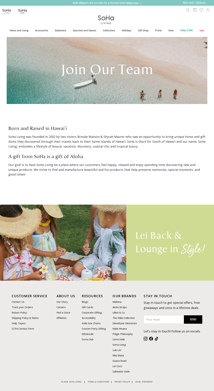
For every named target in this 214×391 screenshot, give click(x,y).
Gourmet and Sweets (84, 30)
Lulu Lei (117, 350)
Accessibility (89, 317)
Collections (109, 30)
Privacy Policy (122, 382)
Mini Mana (118, 355)
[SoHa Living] (106, 19)
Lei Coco (117, 366)
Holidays (126, 30)
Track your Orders (22, 307)
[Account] (208, 10)
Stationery (60, 30)
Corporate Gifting (92, 312)
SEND (193, 319)
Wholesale (88, 334)
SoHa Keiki (119, 339)
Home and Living (19, 30)
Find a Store (63, 312)
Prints (158, 30)
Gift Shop (143, 30)
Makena (117, 301)
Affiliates (62, 317)
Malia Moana (120, 328)
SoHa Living (119, 344)
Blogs (85, 301)
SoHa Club (87, 339)
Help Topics (19, 323)
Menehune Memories (125, 323)
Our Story (62, 301)
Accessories (41, 30)
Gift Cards (87, 307)
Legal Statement (144, 382)
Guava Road (119, 360)
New (171, 30)
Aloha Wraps (120, 307)
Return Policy (19, 312)
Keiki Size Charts (91, 323)
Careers (61, 307)
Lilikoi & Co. (119, 312)
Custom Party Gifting (94, 328)
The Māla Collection (124, 317)
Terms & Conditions (98, 382)
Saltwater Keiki (121, 371)
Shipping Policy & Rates (25, 317)
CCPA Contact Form (23, 328)
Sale (202, 30)
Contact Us (18, 301)
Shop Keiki (186, 30)
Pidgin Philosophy (123, 334)
